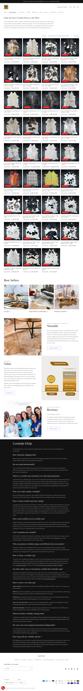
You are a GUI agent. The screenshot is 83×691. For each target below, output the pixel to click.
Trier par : (44, 35)
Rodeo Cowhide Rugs (11, 688)
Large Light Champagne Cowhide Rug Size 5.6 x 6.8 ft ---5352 (31, 59)
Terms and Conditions (48, 659)
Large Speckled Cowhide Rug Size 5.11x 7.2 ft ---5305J (50, 138)
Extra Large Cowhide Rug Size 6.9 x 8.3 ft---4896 (12, 243)
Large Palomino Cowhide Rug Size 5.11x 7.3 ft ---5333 (13, 111)
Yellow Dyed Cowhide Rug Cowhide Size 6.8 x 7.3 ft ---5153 (51, 190)
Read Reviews (53, 428)
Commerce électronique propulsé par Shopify (25, 688)
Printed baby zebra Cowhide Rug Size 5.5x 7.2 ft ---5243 (31, 190)
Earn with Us (24, 659)
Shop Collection (54, 348)
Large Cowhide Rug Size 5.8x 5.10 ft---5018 (12, 216)
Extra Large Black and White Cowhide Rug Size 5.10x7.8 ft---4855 (31, 243)
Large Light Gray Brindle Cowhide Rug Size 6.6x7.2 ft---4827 (12, 269)
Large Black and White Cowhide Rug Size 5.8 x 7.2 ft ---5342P (13, 85)
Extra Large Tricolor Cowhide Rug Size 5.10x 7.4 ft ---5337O (50, 85)
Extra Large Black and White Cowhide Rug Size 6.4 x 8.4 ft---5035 (69, 190)
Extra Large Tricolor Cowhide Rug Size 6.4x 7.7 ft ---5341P (31, 85)
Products (17, 659)
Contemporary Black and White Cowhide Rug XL (50, 269)
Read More (9, 393)
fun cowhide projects (49, 579)
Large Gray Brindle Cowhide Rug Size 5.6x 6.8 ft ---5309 (69, 111)
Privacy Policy (37, 659)
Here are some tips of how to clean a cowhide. (50, 565)
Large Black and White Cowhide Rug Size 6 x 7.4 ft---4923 (70, 216)
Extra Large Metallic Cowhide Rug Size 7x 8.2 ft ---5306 (31, 138)
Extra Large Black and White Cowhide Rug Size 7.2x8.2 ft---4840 (69, 243)
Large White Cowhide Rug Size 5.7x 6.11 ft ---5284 (32, 164)
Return (66, 659)
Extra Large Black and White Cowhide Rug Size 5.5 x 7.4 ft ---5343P (69, 59)
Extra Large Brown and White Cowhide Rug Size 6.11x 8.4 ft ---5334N (69, 85)
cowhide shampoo (21, 565)
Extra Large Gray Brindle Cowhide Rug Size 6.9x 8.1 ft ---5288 (12, 164)
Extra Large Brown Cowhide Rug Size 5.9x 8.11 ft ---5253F (12, 190)
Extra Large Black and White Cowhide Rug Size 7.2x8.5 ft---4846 (50, 243)
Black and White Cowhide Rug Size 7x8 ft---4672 (31, 269)
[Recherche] (70, 7)
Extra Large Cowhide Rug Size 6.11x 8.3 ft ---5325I (51, 111)
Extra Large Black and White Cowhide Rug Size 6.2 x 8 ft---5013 (31, 216)
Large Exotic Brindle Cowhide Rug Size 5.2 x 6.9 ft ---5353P (12, 59)
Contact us (57, 538)
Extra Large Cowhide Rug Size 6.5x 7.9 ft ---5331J (32, 111)
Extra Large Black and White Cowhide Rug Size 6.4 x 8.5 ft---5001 (50, 216)
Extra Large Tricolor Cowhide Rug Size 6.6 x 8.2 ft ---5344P (50, 59)
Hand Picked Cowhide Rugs (37, 311)
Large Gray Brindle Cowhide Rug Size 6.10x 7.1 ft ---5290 (69, 138)
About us (30, 659)
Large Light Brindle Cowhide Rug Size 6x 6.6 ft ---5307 (13, 138)
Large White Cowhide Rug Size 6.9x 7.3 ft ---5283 (50, 164)
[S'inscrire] (30, 668)
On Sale (6, 311)
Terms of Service (59, 659)
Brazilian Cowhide (60, 311)
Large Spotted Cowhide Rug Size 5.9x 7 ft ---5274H (70, 164)
